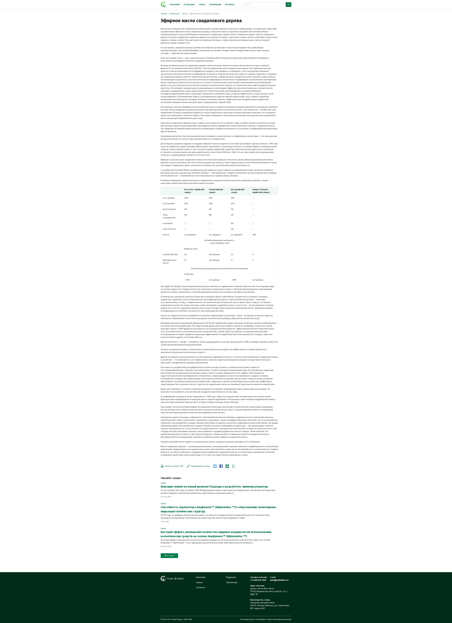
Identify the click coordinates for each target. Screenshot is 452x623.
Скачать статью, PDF (173, 466)
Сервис (202, 4)
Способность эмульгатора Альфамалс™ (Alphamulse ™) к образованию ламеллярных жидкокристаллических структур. (218, 509)
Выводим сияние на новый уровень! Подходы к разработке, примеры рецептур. (215, 486)
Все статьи (169, 555)
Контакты (229, 4)
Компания (175, 4)
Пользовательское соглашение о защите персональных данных (265, 619)
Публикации (215, 4)
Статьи (184, 14)
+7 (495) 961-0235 (258, 580)
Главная (164, 14)
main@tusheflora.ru (279, 580)
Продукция (189, 4)
